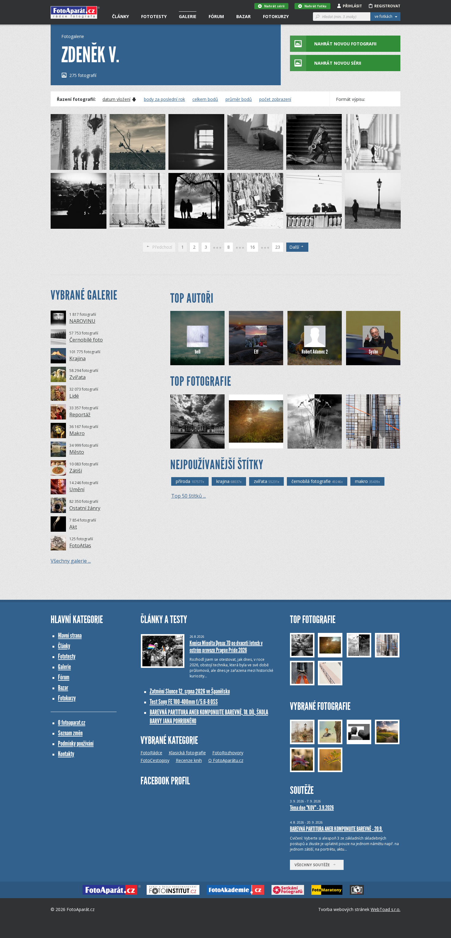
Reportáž (80, 414)
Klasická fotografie (187, 753)
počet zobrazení (275, 99)
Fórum (216, 16)
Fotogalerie (72, 36)
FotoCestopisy (155, 760)
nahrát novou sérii (337, 63)
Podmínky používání (76, 743)
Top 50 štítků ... (188, 495)
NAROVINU (82, 321)
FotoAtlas (80, 545)
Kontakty (66, 754)
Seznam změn (70, 733)
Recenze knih (189, 760)
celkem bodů (205, 99)
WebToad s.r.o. (385, 909)
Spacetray (190, 443)
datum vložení (116, 99)
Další (294, 247)
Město (76, 452)
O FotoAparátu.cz (225, 760)
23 (277, 247)
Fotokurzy (276, 16)
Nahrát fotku (315, 6)
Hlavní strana (70, 635)
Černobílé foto (86, 339)
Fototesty (154, 16)
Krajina (77, 358)
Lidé (74, 395)
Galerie (187, 16)
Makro (77, 433)
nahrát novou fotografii (345, 44)
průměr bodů (239, 99)
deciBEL (305, 443)
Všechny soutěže (314, 864)
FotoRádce (151, 753)
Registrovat (387, 6)
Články (120, 16)
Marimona (366, 443)
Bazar (243, 16)
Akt (73, 526)
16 (252, 247)
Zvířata (77, 377)
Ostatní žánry (84, 508)
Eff (256, 351)
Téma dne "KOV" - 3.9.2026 (312, 807)
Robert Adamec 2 (315, 351)
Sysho (373, 351)
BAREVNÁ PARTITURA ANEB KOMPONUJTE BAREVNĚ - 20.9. (336, 829)
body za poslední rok (164, 99)
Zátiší (75, 470)
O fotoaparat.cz (71, 722)
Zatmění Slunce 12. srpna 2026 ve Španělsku (190, 691)
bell (197, 351)
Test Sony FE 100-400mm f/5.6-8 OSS (184, 702)
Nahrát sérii (274, 6)
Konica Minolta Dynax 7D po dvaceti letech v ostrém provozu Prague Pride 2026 (226, 646)
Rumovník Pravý (254, 443)
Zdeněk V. (70, 165)
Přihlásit (352, 6)
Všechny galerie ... (71, 560)
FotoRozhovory (227, 753)
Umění (76, 489)
